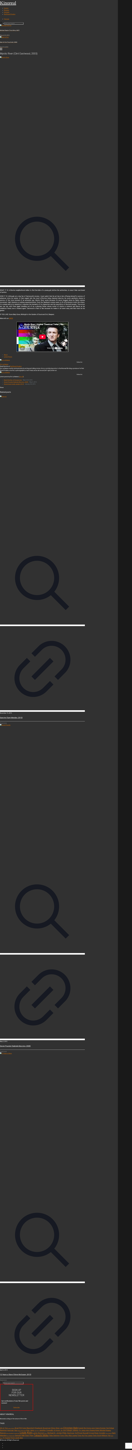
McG (46, 1433)
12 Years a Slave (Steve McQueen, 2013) (15, 1375)
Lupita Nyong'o (38, 1433)
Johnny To (76, 1430)
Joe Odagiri (67, 1430)
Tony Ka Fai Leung (84, 1435)
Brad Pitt (18, 1428)
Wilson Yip (106, 1435)
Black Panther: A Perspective (13, 380)
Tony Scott (97, 1435)
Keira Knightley (9, 1433)
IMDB (11, 318)
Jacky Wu (36, 1430)
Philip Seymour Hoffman (72, 1433)
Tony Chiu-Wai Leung (68, 1435)
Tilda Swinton (54, 1435)
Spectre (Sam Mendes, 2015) (11, 718)
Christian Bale (70, 1427)
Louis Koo (26, 1432)
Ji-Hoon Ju (57, 1430)
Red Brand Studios (16, 366)
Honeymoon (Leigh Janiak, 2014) (14, 384)
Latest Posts (8, 357)
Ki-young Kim (16, 1433)
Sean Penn (29, 1435)
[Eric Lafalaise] (5, 360)
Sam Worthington (11, 1435)
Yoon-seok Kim (17, 1438)
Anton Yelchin (11, 1428)
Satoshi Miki (20, 1435)
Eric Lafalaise (4, 364)
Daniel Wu (82, 1428)
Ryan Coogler (99, 1433)
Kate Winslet (100, 1430)
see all (21, 376)
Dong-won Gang (93, 1428)
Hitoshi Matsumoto (21, 1430)
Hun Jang (30, 1430)
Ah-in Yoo (4, 1428)
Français (6, 19)
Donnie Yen (104, 1428)
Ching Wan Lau (57, 1428)
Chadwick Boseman (42, 1428)
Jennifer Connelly (46, 1430)
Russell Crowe (88, 1433)
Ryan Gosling (109, 1433)
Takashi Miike (41, 1435)
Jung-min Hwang (88, 1430)
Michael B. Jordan (54, 1433)
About (6, 355)
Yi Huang (6, 1438)
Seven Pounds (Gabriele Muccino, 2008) (16, 382)
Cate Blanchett (28, 1428)
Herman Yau (12, 1430)
